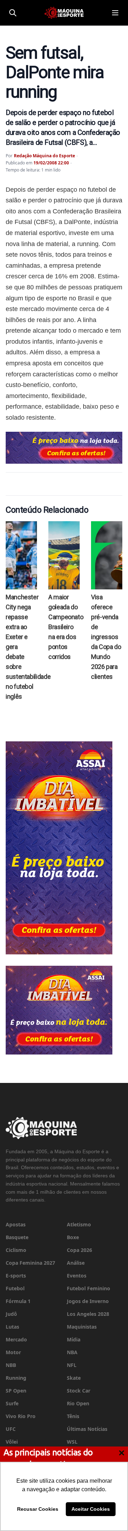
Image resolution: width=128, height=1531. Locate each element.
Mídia (73, 1339)
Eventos (76, 1275)
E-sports (16, 1275)
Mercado (16, 1339)
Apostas (16, 1224)
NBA (72, 1352)
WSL (72, 1441)
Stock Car (78, 1390)
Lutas (12, 1326)
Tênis (73, 1416)
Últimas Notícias (87, 1429)
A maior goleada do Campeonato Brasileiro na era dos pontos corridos (65, 626)
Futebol (15, 1288)
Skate (74, 1377)
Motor (13, 1352)
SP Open (16, 1390)
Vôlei (12, 1441)
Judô (11, 1314)
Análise (76, 1262)
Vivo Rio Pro (21, 1416)
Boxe (73, 1237)
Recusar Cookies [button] (37, 1509)
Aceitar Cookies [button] (90, 1509)
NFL (71, 1365)
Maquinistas (82, 1326)
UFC (11, 1429)
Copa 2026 (79, 1250)
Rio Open (78, 1403)
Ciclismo (16, 1250)
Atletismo (79, 1224)
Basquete (17, 1237)
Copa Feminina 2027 (30, 1262)
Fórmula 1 (18, 1301)
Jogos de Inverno (88, 1301)
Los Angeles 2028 (88, 1314)
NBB (11, 1365)
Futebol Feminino (88, 1288)
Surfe (12, 1403)
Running (16, 1377)
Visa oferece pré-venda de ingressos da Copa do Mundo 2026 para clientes (106, 636)
